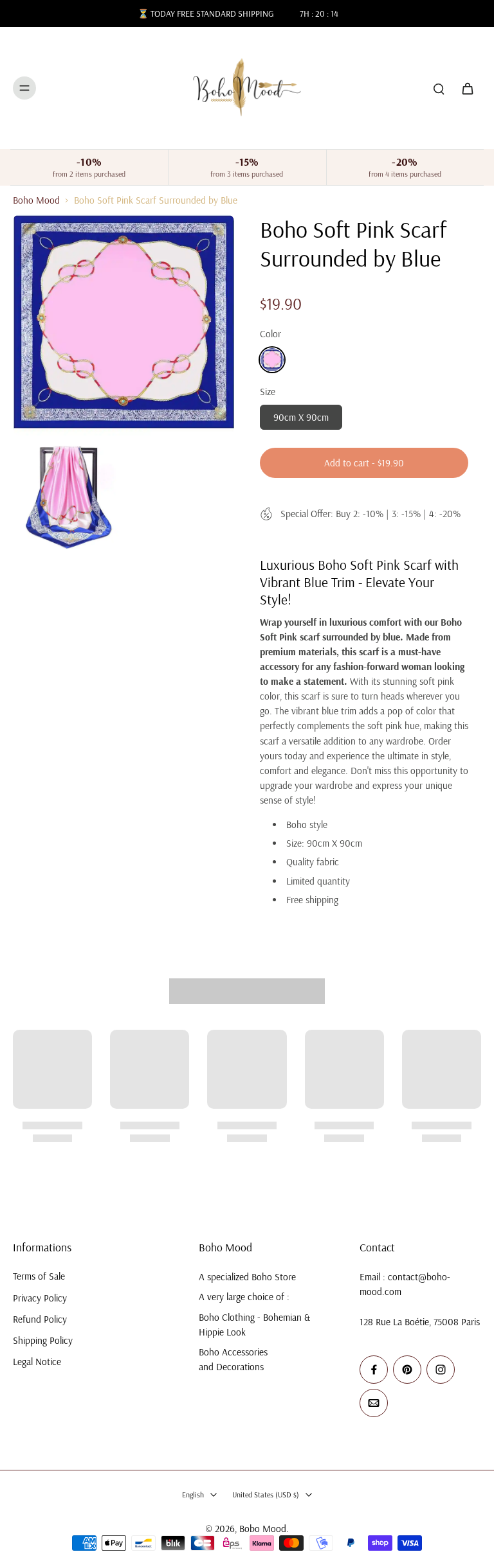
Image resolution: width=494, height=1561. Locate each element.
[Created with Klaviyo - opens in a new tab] (247, 913)
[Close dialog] (469, 652)
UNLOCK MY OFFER (130, 839)
